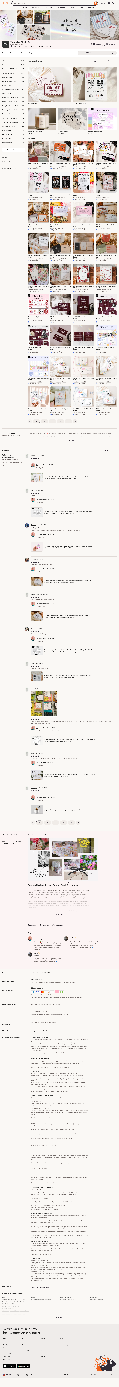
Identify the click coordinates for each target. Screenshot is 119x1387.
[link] (30, 421)
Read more (70, 440)
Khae (32, 629)
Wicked (33, 663)
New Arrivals (35, 7)
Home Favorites (48, 7)
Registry (81, 7)
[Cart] (113, 3)
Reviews (13, 53)
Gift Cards (91, 7)
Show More (59, 1317)
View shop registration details (40, 1287)
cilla (32, 753)
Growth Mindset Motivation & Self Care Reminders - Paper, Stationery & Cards (13, 1300)
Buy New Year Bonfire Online (10, 1306)
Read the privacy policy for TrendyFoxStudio (43, 1022)
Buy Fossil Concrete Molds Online (41, 1299)
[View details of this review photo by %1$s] (44, 703)
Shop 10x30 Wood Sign (96, 1299)
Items (4, 53)
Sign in (103, 3)
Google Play (23, 1366)
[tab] (13, 61)
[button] (97, 44)
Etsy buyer (34, 788)
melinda (33, 455)
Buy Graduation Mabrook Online (11, 1304)
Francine (33, 525)
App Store (9, 1366)
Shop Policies (33, 53)
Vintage (72, 7)
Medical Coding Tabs (8, 1308)
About (22, 53)
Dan (32, 559)
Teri (37, 465)
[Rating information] (11, 46)
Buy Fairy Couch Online (67, 1299)
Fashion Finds (62, 7)
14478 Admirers (6, 161)
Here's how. (72, 982)
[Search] (95, 3)
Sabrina (33, 490)
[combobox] (52, 3)
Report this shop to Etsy (9, 168)
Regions (113, 1374)
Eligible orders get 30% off (35, 167)
